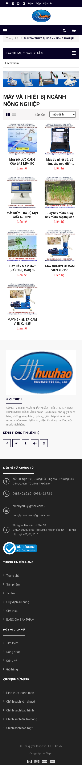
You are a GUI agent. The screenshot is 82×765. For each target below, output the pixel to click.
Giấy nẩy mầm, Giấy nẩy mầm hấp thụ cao (59, 215)
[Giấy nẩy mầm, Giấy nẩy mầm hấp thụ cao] (59, 192)
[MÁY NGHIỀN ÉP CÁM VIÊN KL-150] (59, 245)
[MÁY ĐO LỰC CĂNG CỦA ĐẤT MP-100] (22, 139)
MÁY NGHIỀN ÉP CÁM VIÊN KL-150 (60, 268)
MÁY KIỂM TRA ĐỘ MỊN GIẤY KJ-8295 (22, 215)
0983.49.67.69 (22, 493)
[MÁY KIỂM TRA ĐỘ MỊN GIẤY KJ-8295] (22, 192)
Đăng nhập (34, 3)
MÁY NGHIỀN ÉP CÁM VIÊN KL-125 (22, 321)
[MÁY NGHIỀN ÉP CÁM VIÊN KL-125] (22, 299)
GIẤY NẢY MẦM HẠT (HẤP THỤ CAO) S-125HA (22, 268)
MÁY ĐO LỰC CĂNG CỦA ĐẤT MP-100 (22, 161)
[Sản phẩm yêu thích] (6, 3)
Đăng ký (48, 3)
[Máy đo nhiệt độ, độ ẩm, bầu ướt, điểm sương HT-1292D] (59, 139)
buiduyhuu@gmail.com (28, 506)
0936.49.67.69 (42, 493)
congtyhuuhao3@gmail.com (31, 515)
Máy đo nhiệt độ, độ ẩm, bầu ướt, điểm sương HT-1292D (59, 161)
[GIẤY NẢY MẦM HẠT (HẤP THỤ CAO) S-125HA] (22, 245)
